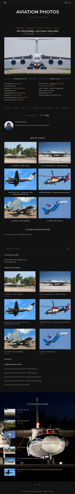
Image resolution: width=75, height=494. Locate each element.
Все (23, 88)
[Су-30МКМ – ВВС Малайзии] (20, 207)
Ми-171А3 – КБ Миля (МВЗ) (20, 385)
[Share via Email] (47, 115)
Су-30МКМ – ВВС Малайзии (20, 221)
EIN (47, 86)
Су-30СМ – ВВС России (55, 221)
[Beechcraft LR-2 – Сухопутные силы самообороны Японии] (20, 179)
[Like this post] (42, 115)
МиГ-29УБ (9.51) (23, 421)
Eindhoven (36, 108)
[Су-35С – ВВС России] (9, 434)
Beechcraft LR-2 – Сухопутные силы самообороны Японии (20, 193)
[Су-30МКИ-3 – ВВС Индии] (20, 152)
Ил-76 (56, 108)
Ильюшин (18, 83)
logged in (16, 234)
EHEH (52, 86)
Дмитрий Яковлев (10, 369)
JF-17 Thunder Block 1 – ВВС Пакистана (54, 166)
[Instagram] (67, 2)
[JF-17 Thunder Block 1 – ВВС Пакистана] (54, 152)
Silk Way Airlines (17, 95)
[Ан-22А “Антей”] (9, 412)
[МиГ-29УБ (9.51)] (9, 423)
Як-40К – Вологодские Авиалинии (30, 377)
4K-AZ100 (24, 97)
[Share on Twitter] (45, 115)
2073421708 (20, 100)
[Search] (70, 2)
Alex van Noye (29, 34)
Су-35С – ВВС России (25, 432)
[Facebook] (65, 2)
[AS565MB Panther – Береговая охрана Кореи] (54, 179)
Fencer (6, 385)
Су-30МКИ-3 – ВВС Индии (20, 166)
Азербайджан (20, 93)
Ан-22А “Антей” (23, 410)
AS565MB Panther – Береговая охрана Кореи (54, 192)
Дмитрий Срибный (10, 373)
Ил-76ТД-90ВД (16, 88)
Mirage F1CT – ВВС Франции (28, 369)
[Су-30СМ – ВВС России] (54, 207)
